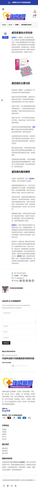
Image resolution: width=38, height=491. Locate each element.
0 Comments (19, 278)
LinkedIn (27, 281)
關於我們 (5, 448)
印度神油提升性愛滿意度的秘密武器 (18, 358)
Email (33, 281)
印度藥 (4, 432)
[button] (11, 366)
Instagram (11, 485)
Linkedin (15, 485)
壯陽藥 (16, 276)
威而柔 (25, 276)
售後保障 (5, 451)
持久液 (4, 439)
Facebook (21, 281)
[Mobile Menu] (3, 9)
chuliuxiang (21, 273)
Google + (30, 281)
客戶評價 (5, 453)
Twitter (24, 281)
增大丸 (4, 437)
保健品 (4, 434)
